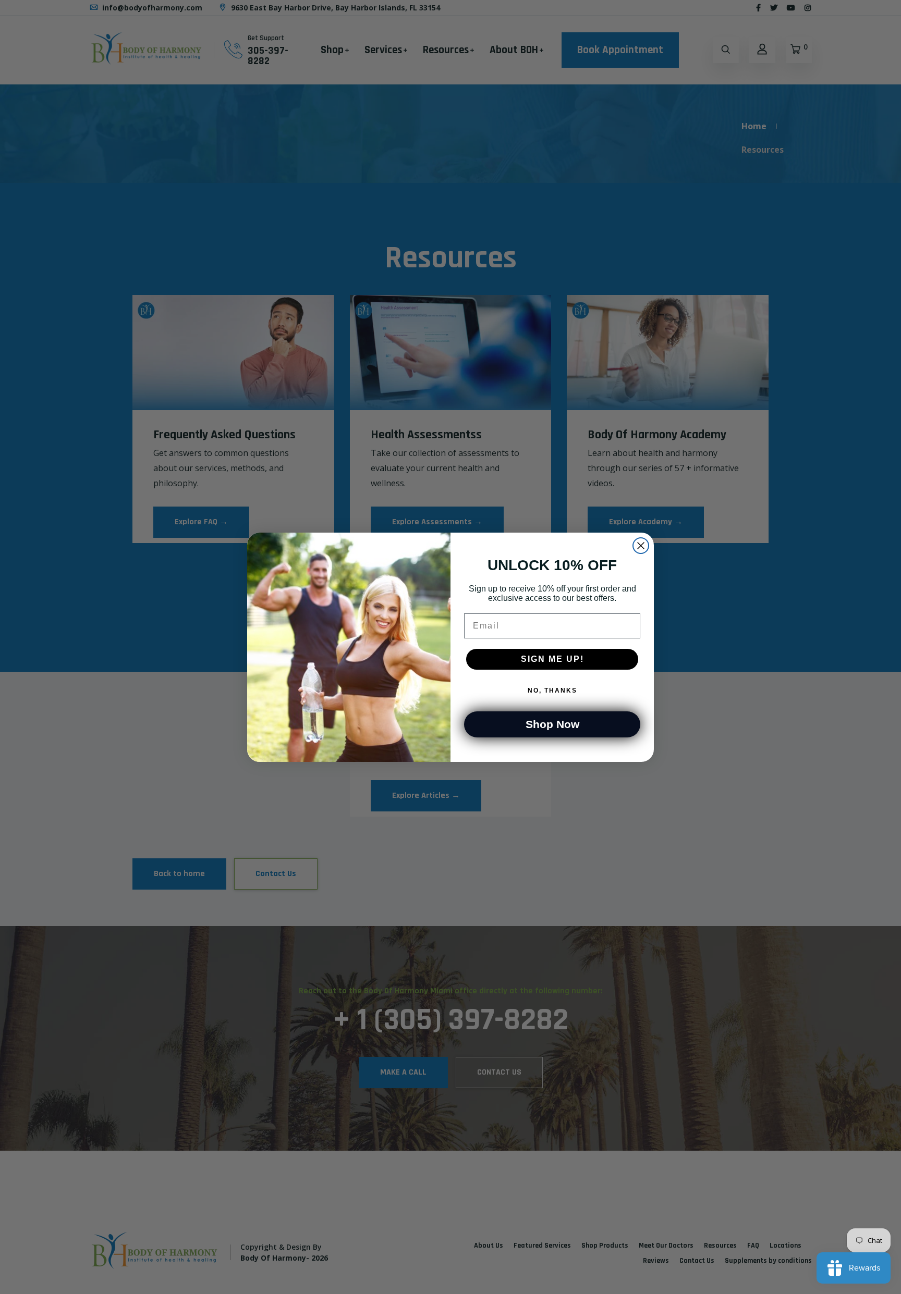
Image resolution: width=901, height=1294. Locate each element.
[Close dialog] (641, 545)
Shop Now (552, 724)
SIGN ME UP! (552, 659)
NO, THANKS (552, 690)
